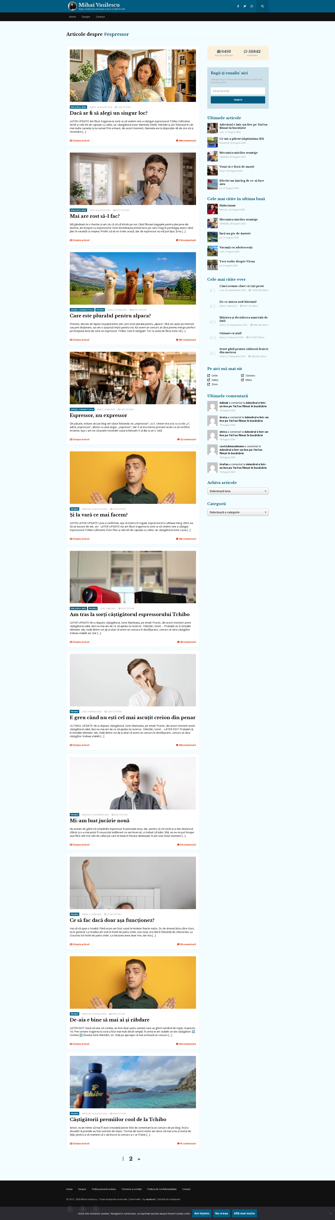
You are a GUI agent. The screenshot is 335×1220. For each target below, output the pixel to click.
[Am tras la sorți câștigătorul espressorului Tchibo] (133, 552)
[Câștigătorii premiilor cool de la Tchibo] (133, 1057)
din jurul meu (78, 107)
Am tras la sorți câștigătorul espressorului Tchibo (130, 614)
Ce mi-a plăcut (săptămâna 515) (241, 138)
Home (72, 16)
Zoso (215, 384)
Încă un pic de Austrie (235, 233)
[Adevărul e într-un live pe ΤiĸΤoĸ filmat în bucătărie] (212, 124)
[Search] (262, 6)
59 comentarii (188, 944)
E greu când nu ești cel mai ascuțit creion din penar (133, 717)
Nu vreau (221, 1213)
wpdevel (150, 1199)
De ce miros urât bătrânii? (238, 301)
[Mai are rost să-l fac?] (133, 154)
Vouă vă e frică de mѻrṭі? (236, 166)
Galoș (215, 380)
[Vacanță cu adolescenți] (212, 247)
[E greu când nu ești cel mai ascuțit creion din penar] (133, 655)
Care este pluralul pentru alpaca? (110, 316)
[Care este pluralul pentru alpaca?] (133, 254)
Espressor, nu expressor (98, 415)
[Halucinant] (212, 205)
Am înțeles (201, 1213)
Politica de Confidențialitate (162, 1189)
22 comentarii (188, 439)
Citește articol (80, 140)
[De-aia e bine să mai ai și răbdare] (133, 958)
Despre (86, 16)
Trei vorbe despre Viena (237, 261)
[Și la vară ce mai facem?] (133, 453)
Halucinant (227, 205)
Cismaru (250, 375)
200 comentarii (187, 538)
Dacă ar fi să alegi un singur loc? (109, 113)
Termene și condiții (132, 1189)
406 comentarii (187, 140)
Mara (248, 380)
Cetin (215, 375)
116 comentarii (187, 240)
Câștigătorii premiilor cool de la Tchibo (118, 1119)
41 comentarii (188, 1143)
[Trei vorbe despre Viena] (212, 261)
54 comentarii (188, 844)
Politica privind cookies (104, 1189)
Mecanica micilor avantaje (238, 152)
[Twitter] (245, 6)
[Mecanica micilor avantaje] (212, 152)
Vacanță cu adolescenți (235, 247)
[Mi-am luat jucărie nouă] (133, 759)
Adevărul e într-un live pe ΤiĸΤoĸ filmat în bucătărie (243, 126)
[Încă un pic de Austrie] (212, 233)
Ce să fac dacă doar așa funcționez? (112, 920)
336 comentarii (187, 745)
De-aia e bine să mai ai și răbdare (110, 1020)
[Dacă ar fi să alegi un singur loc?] (133, 51)
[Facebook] (238, 6)
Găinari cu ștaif (230, 333)
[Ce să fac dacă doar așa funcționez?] (133, 858)
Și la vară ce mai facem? (99, 515)
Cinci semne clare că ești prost (241, 286)
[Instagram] (252, 6)
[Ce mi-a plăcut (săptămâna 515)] (212, 139)
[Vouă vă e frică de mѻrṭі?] (212, 166)
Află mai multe (244, 1213)
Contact (100, 16)
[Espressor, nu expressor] (133, 353)
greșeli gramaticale (82, 309)
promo (100, 309)
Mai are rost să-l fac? (95, 216)
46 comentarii (188, 641)
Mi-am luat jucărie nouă (99, 820)
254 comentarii (187, 1043)
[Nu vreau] (330, 1213)
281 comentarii (187, 339)
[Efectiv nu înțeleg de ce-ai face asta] (212, 180)
